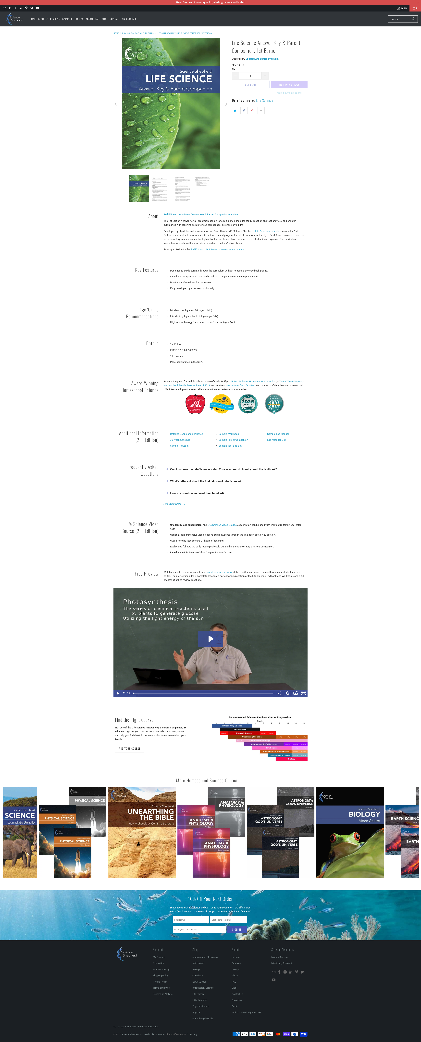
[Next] (226, 104)
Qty (233, 69)
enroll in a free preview (219, 572)
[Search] (413, 19)
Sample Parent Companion (233, 439)
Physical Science (200, 1006)
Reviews (236, 957)
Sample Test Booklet (230, 445)
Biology (196, 969)
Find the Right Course (134, 719)
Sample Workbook (229, 433)
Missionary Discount (281, 963)
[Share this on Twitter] (235, 110)
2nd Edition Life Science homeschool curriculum (217, 249)
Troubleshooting (161, 969)
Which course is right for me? (246, 1012)
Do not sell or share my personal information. (136, 1026)
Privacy (193, 1034)
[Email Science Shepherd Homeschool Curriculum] (4, 8)
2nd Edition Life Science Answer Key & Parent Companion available (201, 214)
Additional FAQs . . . (174, 503)
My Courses (159, 957)
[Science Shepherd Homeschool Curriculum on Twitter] (31, 8)
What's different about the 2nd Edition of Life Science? (205, 481)
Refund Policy (160, 981)
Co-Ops (235, 969)
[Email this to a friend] (261, 110)
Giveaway (237, 1000)
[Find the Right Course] (260, 738)
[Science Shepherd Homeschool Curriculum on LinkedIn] (20, 8)
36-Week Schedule (180, 439)
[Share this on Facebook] (244, 110)
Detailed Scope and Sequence (186, 433)
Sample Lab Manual (278, 433)
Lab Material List (276, 439)
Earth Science (199, 981)
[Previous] (116, 104)
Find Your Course (129, 748)
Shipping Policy (160, 975)
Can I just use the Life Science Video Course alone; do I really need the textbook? (223, 469)
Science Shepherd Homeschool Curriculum (143, 1034)
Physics (196, 1012)
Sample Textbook (179, 445)
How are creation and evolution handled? (197, 493)
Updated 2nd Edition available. (262, 58)
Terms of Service (161, 987)
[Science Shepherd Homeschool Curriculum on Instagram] (15, 8)
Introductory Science (202, 987)
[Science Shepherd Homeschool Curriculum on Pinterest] (26, 8)
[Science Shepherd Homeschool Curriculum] (14, 19)
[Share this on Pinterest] (252, 110)
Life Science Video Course (222, 524)
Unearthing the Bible (202, 1018)
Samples (236, 963)
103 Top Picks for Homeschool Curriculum (252, 381)
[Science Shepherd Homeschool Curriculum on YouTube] (37, 8)
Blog (234, 987)
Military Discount (279, 957)
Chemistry (197, 975)
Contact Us (237, 994)
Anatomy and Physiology (205, 957)
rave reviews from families (240, 385)
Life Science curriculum (268, 231)
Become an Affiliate (163, 994)
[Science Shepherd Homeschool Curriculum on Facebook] (9, 8)
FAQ (234, 981)
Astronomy (198, 963)
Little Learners (199, 1000)
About (235, 975)
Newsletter (158, 963)
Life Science (264, 100)
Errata (235, 1006)
